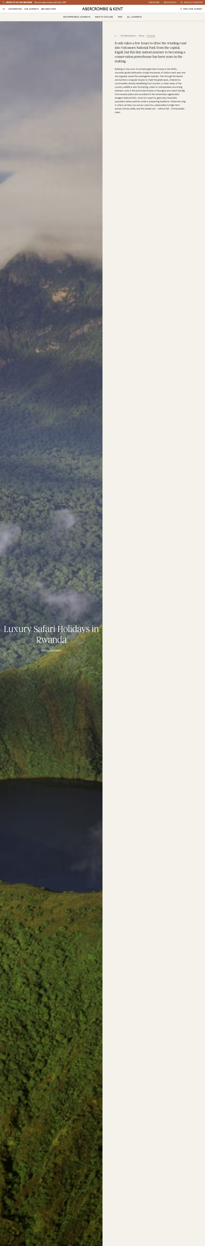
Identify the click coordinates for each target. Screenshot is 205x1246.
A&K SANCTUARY (48, 9)
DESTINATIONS (15, 9)
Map (120, 17)
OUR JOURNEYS (31, 9)
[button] (3, 8)
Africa (141, 35)
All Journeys (134, 17)
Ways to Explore (104, 17)
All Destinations (128, 35)
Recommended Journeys (76, 17)
